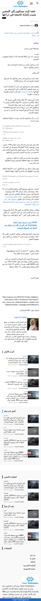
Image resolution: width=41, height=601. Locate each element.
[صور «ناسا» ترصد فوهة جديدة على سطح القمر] (33, 372)
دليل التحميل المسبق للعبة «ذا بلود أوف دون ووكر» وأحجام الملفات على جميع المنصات (17, 360)
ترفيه (4, 18)
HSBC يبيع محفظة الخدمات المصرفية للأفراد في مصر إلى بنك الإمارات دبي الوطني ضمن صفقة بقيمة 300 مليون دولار (17, 397)
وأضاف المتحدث (27, 92)
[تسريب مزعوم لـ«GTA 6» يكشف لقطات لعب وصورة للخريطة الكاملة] (33, 383)
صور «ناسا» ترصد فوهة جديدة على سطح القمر (17, 372)
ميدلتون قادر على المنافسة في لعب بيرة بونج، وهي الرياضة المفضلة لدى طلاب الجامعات (21, 201)
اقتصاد (25, 391)
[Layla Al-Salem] (37, 25)
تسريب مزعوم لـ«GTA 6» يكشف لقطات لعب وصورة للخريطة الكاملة (16, 384)
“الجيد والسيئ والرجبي (14, 197)
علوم (25, 369)
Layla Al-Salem (25, 25)
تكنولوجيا (25, 356)
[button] (20, 304)
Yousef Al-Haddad (23, 364)
